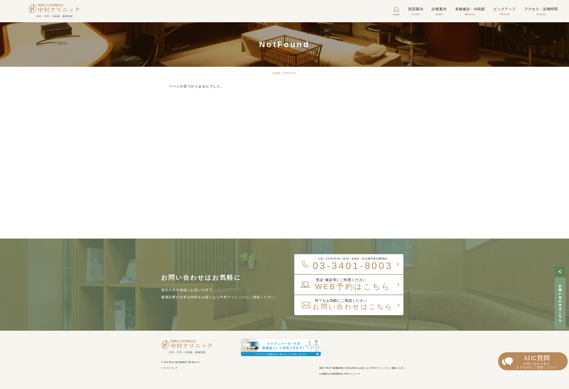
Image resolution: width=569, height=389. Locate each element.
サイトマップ (170, 368)
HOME (276, 73)
